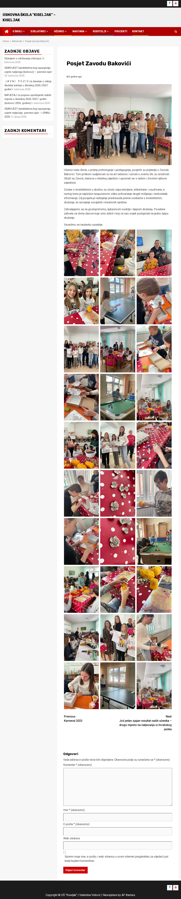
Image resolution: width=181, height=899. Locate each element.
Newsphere (110, 895)
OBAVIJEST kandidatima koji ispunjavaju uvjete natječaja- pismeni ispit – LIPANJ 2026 (27, 112)
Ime (74, 810)
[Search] (176, 31)
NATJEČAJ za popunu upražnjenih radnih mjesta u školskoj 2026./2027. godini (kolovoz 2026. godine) (27, 99)
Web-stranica (71, 838)
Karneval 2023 (73, 718)
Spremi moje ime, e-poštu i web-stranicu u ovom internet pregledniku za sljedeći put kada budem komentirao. (116, 859)
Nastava (78, 31)
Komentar (77, 765)
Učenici (59, 31)
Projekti (121, 31)
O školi (17, 31)
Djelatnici (38, 31)
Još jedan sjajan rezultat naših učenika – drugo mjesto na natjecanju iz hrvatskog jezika (145, 723)
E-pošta (76, 824)
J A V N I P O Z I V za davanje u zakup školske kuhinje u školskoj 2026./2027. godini (27, 85)
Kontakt (138, 31)
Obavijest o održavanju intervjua (22, 58)
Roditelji (99, 31)
